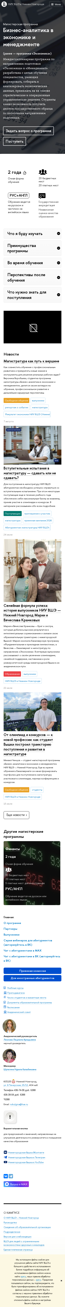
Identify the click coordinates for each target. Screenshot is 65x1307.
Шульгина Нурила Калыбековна (20, 1069)
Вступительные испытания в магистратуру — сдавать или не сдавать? (30, 473)
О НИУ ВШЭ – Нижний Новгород (21, 1217)
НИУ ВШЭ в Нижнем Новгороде (26, 4)
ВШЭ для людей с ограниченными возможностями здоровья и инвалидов (24, 1243)
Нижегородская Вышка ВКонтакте (26, 1152)
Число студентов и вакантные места (26, 997)
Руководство (10, 1222)
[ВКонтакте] (6, 1176)
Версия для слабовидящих (17, 1236)
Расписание (13, 1007)
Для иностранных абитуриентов (32, 978)
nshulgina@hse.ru (19, 1104)
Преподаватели (16, 992)
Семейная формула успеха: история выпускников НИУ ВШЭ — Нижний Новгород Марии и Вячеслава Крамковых (32, 612)
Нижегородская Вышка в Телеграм (26, 1157)
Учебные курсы (15, 988)
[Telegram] (11, 1176)
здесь (23, 1276)
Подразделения (12, 1231)
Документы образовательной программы (29, 1002)
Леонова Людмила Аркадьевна (20, 1039)
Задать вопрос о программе (28, 130)
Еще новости (15, 815)
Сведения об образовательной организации (27, 1227)
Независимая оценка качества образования (48, 213)
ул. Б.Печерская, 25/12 (16, 1085)
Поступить (14, 141)
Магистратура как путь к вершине (31, 361)
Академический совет (19, 1012)
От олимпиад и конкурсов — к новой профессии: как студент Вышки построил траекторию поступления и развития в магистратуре (28, 744)
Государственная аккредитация (48, 203)
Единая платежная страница (18, 1249)
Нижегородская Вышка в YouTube (26, 1162)
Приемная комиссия (32, 971)
